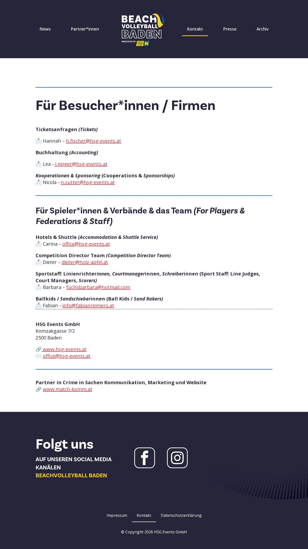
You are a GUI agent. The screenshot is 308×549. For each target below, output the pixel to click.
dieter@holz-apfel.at (85, 262)
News (45, 29)
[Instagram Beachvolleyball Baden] (177, 457)
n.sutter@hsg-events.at (88, 182)
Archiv (263, 29)
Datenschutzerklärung (181, 515)
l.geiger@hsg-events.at (80, 164)
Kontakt (195, 29)
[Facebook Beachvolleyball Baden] (144, 457)
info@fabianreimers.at (88, 305)
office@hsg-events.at (86, 244)
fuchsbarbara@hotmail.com (98, 287)
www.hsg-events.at (64, 349)
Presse (230, 29)
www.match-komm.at (67, 389)
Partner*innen (85, 29)
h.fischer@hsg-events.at (93, 141)
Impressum (117, 515)
